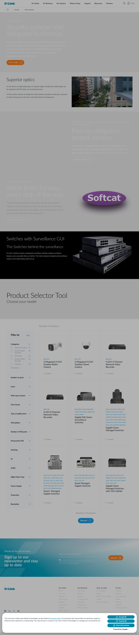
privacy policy (56, 618)
